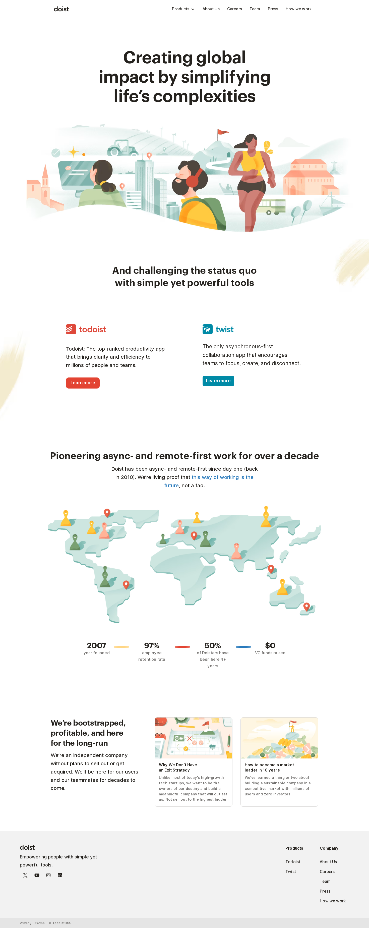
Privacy (25, 923)
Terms (40, 923)
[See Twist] (253, 329)
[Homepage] (64, 847)
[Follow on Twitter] (25, 876)
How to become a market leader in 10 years (276, 722)
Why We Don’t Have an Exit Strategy (189, 720)
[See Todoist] (116, 330)
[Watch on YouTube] (36, 876)
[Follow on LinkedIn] (60, 876)
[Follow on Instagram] (48, 876)
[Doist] (61, 9)
